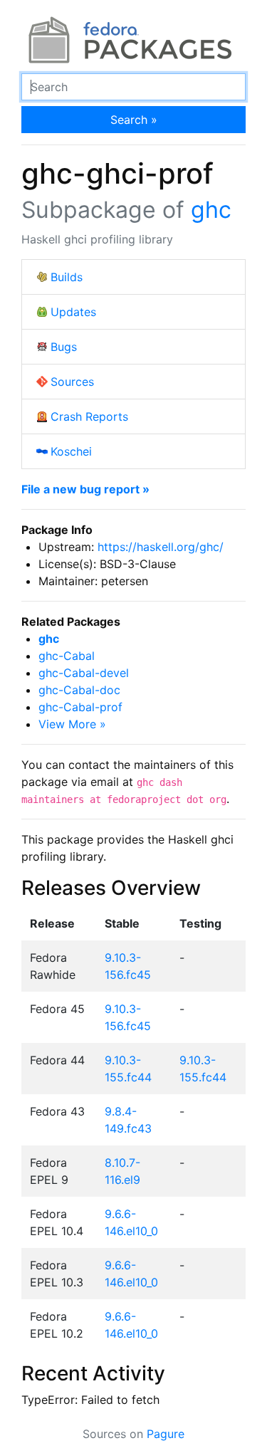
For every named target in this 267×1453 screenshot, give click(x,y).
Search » (133, 119)
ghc (211, 210)
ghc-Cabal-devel (83, 673)
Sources (72, 381)
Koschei (71, 451)
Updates (73, 312)
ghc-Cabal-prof (80, 707)
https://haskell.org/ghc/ (161, 547)
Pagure (165, 1434)
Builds (67, 277)
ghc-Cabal (66, 656)
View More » (72, 724)
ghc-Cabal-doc (79, 690)
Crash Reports (89, 416)
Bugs (64, 347)
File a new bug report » (85, 489)
